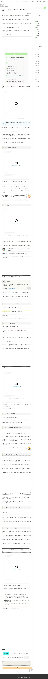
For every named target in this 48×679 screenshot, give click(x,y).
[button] (45, 8)
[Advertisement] (16, 44)
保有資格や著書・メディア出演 (11, 73)
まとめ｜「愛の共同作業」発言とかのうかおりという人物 (15, 81)
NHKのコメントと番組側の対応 (11, 66)
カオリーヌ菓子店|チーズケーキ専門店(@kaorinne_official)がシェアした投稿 (16, 235)
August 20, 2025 (12, 288)
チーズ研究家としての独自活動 (11, 79)
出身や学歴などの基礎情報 (10, 70)
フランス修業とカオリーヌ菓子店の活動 (12, 72)
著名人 (4, 649)
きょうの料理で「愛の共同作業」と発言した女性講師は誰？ (16, 57)
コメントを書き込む (17, 667)
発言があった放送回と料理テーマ (11, 59)
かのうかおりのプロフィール (11, 68)
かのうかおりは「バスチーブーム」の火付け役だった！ (15, 75)
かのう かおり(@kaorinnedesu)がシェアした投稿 (16, 118)
